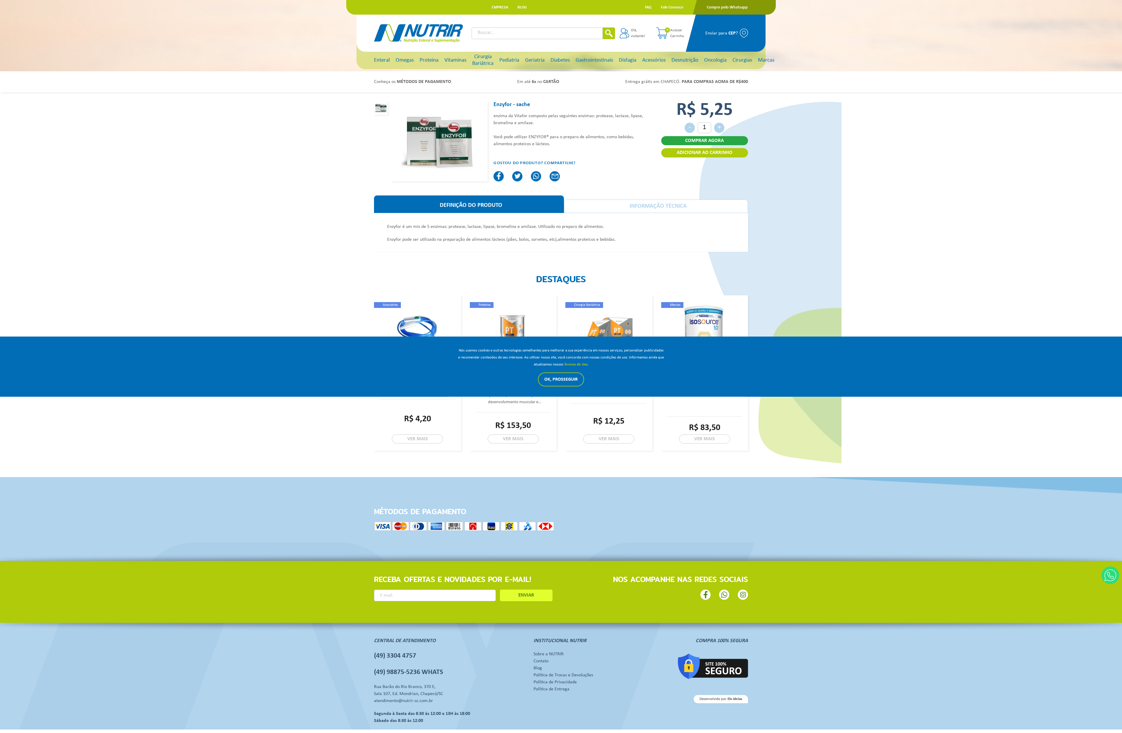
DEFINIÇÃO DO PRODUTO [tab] (471, 205)
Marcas (766, 60)
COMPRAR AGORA (704, 140)
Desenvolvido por (720, 699)
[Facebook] (499, 176)
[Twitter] (517, 176)
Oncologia (715, 60)
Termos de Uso (576, 364)
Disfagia (627, 60)
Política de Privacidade (555, 682)
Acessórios (654, 60)
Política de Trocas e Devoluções (563, 675)
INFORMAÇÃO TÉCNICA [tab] (658, 206)
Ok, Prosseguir (561, 379)
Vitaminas (455, 60)
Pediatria (509, 60)
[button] (499, 7)
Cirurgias (742, 60)
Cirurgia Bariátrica (483, 60)
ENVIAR (526, 595)
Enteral (382, 60)
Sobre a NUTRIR (549, 654)
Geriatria (535, 60)
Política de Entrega (551, 689)
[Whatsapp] (1110, 575)
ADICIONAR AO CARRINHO (705, 152)
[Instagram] (743, 595)
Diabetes (560, 60)
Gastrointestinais (594, 60)
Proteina (429, 60)
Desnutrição (684, 60)
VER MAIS (417, 438)
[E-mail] (555, 176)
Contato (541, 661)
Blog (538, 668)
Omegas (405, 60)
